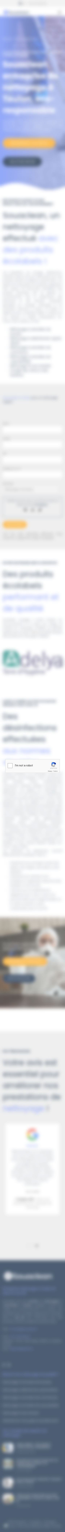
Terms (55, 771)
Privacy (50, 771)
